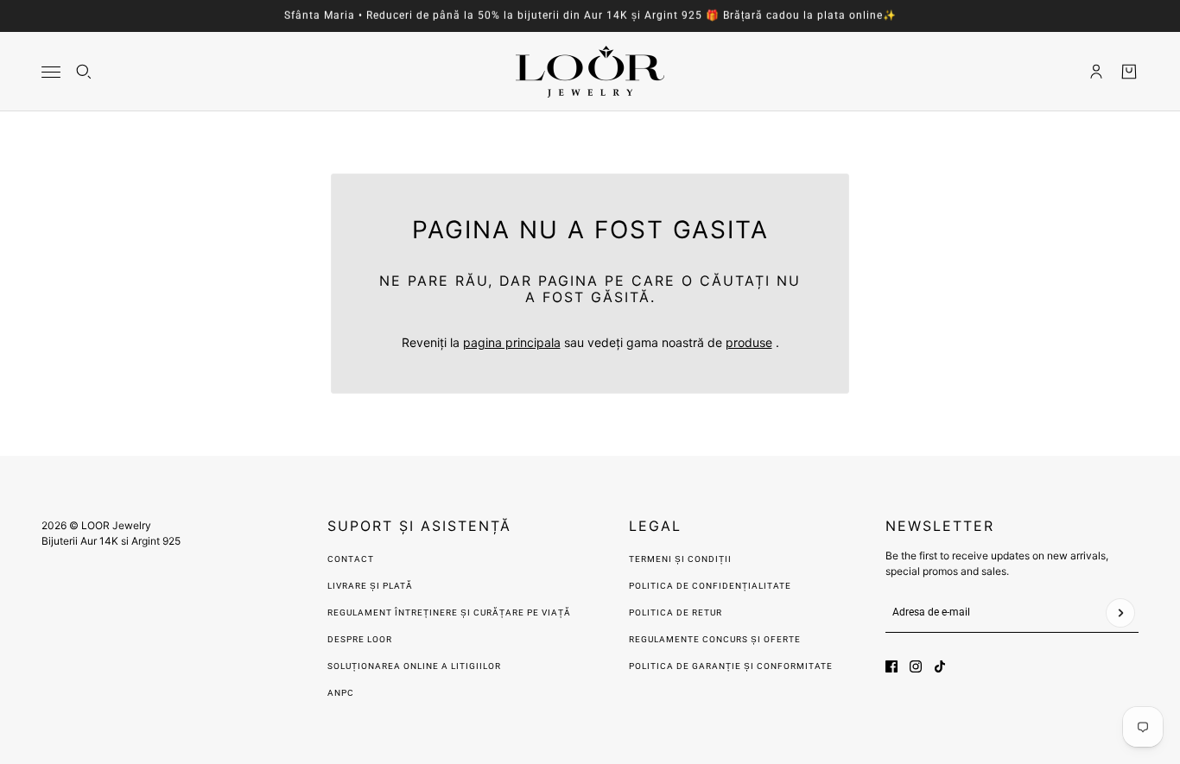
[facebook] (891, 666)
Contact (350, 559)
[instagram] (915, 666)
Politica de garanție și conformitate (731, 666)
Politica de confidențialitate (710, 585)
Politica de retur (675, 612)
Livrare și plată (370, 585)
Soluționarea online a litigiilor (414, 666)
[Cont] (1096, 71)
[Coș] (1129, 71)
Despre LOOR (359, 639)
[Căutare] (83, 71)
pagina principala (512, 342)
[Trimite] (1120, 613)
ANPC (340, 693)
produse (749, 342)
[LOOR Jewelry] (590, 72)
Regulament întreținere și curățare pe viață (449, 612)
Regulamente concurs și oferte (715, 639)
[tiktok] (939, 666)
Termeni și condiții (680, 559)
